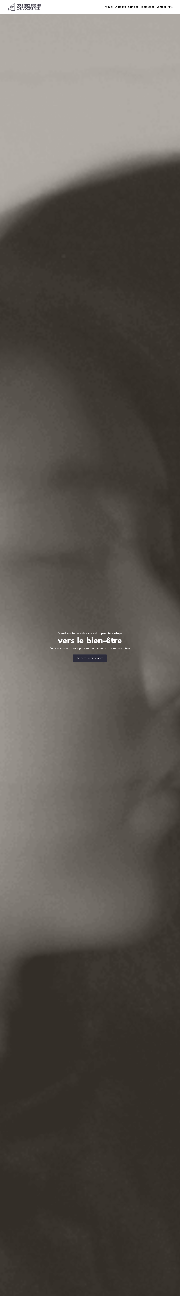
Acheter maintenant (90, 658)
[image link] (24, 6)
